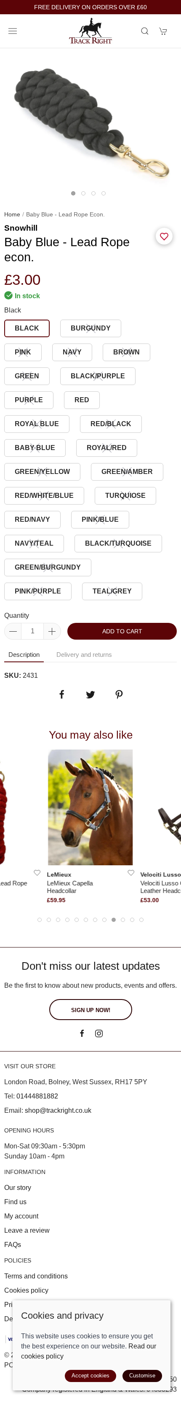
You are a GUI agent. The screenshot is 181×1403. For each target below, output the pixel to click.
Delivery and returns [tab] (84, 654)
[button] (12, 31)
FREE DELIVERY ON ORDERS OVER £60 (90, 7)
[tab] (39, 920)
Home (12, 214)
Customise (142, 1375)
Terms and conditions (36, 1276)
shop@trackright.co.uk (58, 1110)
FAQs (12, 1244)
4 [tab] (105, 195)
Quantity (16, 615)
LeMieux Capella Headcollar (70, 887)
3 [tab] (95, 195)
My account (21, 1216)
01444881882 (37, 1096)
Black (12, 310)
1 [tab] (75, 195)
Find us (15, 1201)
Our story (17, 1187)
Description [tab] (24, 654)
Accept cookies (90, 1375)
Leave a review (27, 1230)
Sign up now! (90, 1010)
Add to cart (122, 631)
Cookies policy (26, 1290)
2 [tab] (85, 195)
